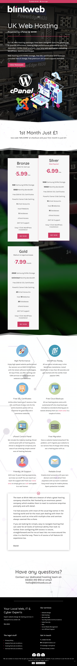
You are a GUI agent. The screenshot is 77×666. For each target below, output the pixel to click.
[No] (75, 661)
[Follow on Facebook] (34, 655)
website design (14, 617)
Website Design (46, 612)
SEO (43, 624)
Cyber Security (46, 622)
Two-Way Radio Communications (52, 620)
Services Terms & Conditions (13, 648)
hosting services (26, 617)
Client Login (44, 1)
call (27, 483)
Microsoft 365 (46, 617)
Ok (33, 663)
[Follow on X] (43, 655)
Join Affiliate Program (48, 629)
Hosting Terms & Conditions (13, 646)
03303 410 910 (34, 1)
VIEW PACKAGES (16, 65)
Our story (7, 624)
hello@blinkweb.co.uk (38, 582)
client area (62, 411)
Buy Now (23, 236)
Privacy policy (41, 663)
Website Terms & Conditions (13, 643)
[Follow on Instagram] (38, 655)
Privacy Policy (9, 640)
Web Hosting (45, 615)
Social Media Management (50, 627)
